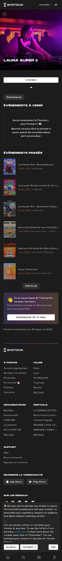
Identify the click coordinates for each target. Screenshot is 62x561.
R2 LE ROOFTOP (13, 429)
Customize (28, 547)
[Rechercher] (23, 557)
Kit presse (9, 377)
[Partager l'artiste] (55, 5)
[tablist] (31, 97)
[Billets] (38, 557)
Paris (36, 368)
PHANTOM (9, 420)
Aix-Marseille (40, 377)
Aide (6, 452)
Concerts (9, 392)
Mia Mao (9, 410)
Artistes (8, 387)
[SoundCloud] (31, 87)
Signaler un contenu (16, 462)
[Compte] (54, 557)
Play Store (39, 481)
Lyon (36, 373)
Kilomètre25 (11, 415)
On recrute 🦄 (12, 382)
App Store (16, 481)
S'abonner (31, 80)
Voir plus (31, 286)
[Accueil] (13, 5)
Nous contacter (13, 457)
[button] (31, 80)
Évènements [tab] (14, 97)
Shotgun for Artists (15, 373)
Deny (53, 547)
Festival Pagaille (43, 420)
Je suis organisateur (15, 368)
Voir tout (38, 392)
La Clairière (10, 424)
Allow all (11, 547)
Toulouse (38, 382)
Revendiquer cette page (31, 317)
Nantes (37, 387)
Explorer (44, 5)
